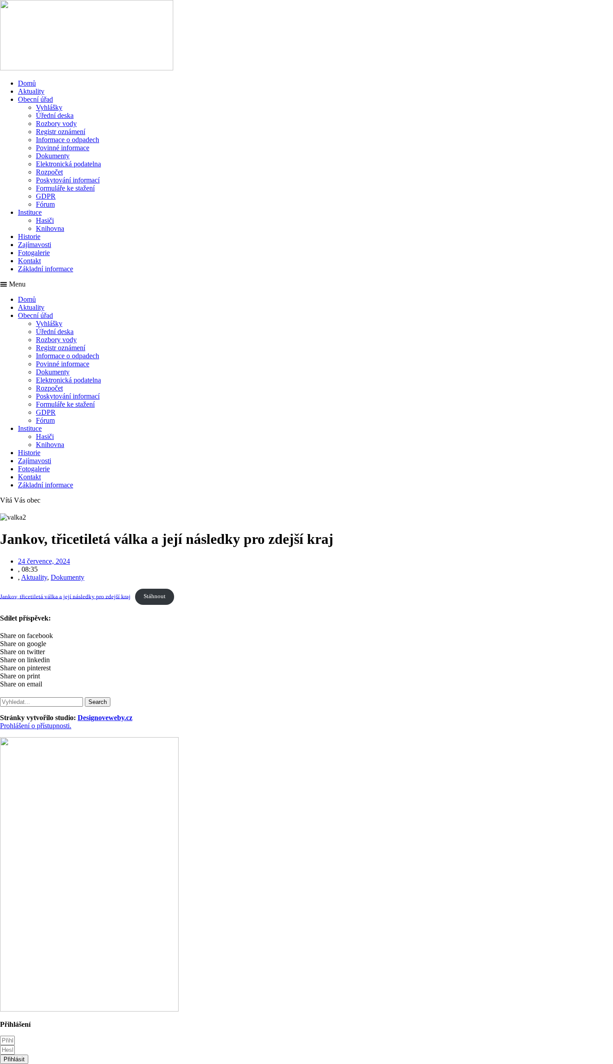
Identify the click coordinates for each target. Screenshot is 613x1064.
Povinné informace (62, 148)
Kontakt (29, 261)
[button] (306, 284)
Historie (29, 236)
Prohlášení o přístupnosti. (35, 726)
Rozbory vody (56, 123)
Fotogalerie (34, 252)
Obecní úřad (35, 99)
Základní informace (45, 269)
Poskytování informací (68, 180)
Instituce (30, 212)
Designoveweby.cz (105, 717)
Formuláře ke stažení (65, 188)
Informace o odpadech (67, 139)
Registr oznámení (60, 131)
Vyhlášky (49, 107)
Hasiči (45, 220)
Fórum (45, 204)
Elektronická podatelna (68, 164)
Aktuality (31, 91)
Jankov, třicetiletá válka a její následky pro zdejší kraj (65, 596)
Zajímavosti (34, 244)
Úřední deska (55, 115)
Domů (27, 83)
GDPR (46, 196)
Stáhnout (155, 596)
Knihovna (50, 228)
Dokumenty (53, 156)
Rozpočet (49, 172)
